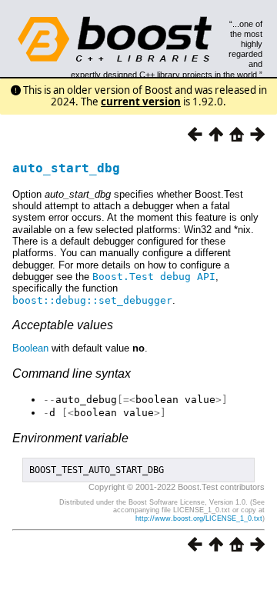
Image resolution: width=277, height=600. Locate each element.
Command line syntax (71, 373)
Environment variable (70, 438)
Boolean (30, 348)
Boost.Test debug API (153, 276)
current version (141, 101)
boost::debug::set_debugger (92, 300)
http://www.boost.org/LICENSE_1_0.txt (198, 518)
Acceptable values (62, 325)
